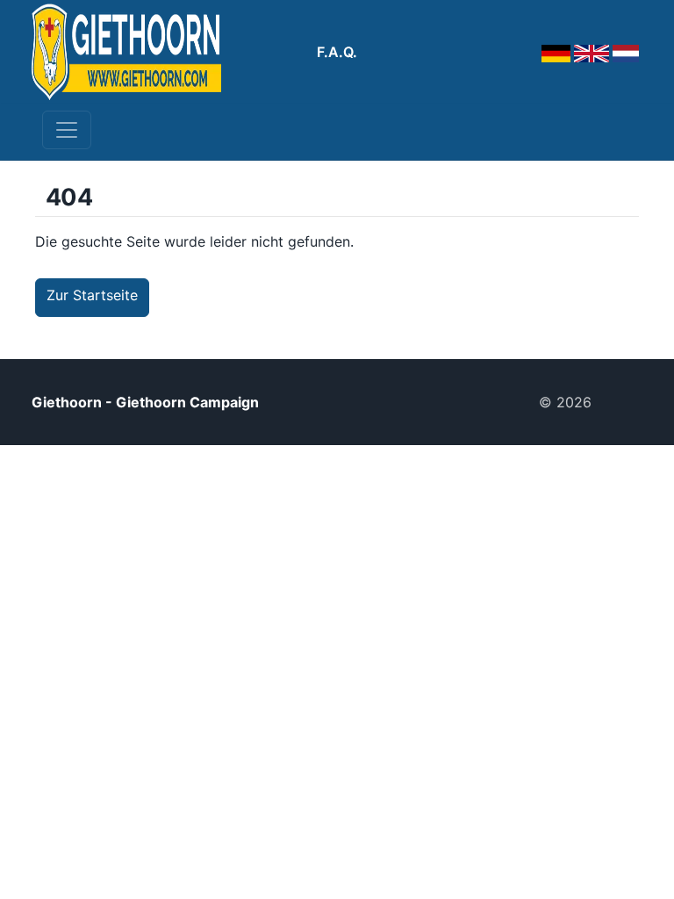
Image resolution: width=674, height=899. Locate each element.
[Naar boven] (624, 402)
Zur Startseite (92, 295)
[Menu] (66, 130)
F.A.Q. (337, 52)
